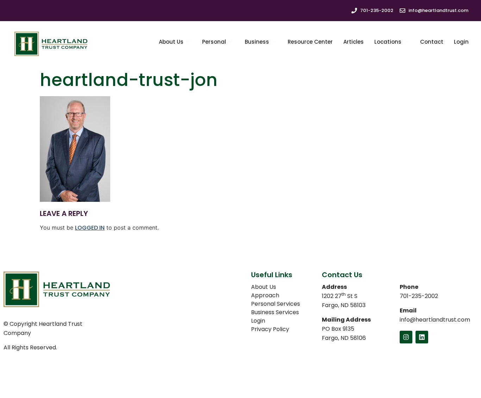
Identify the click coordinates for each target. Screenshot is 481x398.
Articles (353, 41)
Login (461, 41)
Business (257, 41)
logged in (90, 228)
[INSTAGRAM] (406, 337)
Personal (214, 41)
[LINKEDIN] (422, 337)
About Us (171, 41)
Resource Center (310, 41)
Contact (431, 41)
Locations (387, 41)
